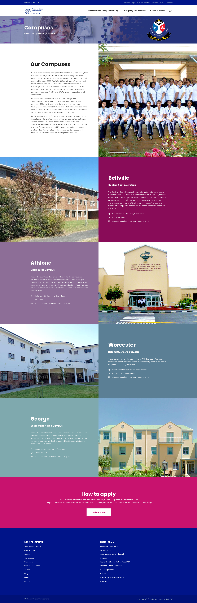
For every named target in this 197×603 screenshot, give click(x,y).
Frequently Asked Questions (112, 577)
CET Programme (107, 569)
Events (103, 573)
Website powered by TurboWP (161, 599)
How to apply (30, 550)
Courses (27, 554)
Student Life (29, 562)
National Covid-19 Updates (162, 3)
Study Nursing (38, 33)
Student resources (32, 566)
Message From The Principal (112, 554)
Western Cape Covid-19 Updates (137, 3)
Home (27, 33)
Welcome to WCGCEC (109, 546)
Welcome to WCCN (32, 546)
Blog (26, 573)
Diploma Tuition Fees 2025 (111, 566)
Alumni (27, 569)
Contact (28, 581)
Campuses (29, 558)
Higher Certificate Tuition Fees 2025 (115, 562)
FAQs (26, 577)
